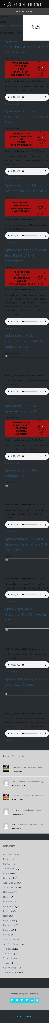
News (6, 916)
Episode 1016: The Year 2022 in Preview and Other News (27, 46)
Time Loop (8, 958)
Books (6, 859)
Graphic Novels (10, 887)
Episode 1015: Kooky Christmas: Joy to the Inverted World (26, 116)
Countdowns (9, 868)
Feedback (8, 878)
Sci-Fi (6, 935)
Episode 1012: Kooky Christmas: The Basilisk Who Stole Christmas (25, 341)
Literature (7, 901)
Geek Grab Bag (10, 883)
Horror (6, 897)
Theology (8, 953)
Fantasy (7, 873)
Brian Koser (16, 767)
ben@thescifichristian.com (11, 26)
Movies (6, 911)
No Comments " (12, 104)
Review (6, 930)
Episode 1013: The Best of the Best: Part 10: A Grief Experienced (26, 255)
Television (8, 949)
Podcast (7, 925)
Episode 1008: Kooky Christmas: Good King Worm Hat (25, 614)
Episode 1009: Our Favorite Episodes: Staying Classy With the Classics (26, 544)
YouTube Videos (11, 972)
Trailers (6, 963)
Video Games (9, 968)
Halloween (8, 892)
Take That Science (12, 944)
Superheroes (9, 939)
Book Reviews (10, 854)
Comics (6, 864)
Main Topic (8, 906)
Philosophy (8, 920)
